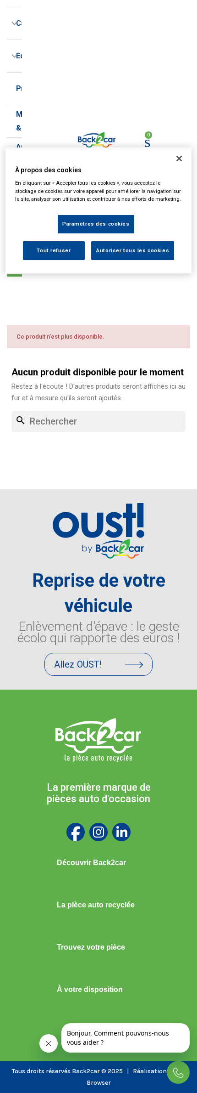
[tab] (98, 862)
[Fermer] (179, 158)
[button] (98, 664)
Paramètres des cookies (96, 224)
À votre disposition (90, 989)
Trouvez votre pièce (91, 947)
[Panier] (147, 142)
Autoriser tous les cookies (132, 250)
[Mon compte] (165, 142)
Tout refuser (54, 250)
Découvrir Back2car (91, 862)
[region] (98, 211)
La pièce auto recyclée (96, 905)
